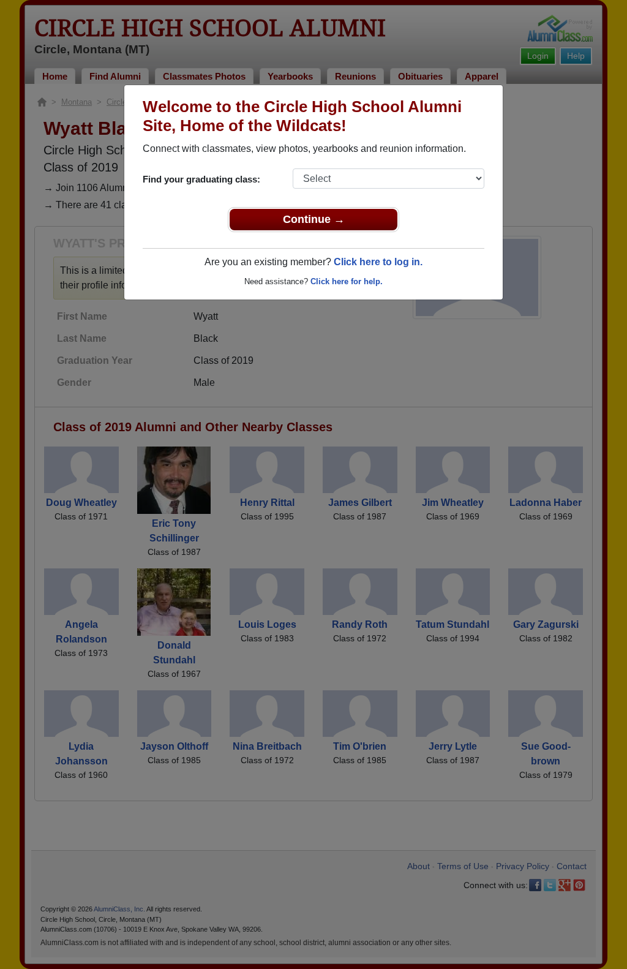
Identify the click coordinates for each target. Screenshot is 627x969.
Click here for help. (346, 281)
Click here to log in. (378, 262)
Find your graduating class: (201, 179)
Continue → (314, 219)
